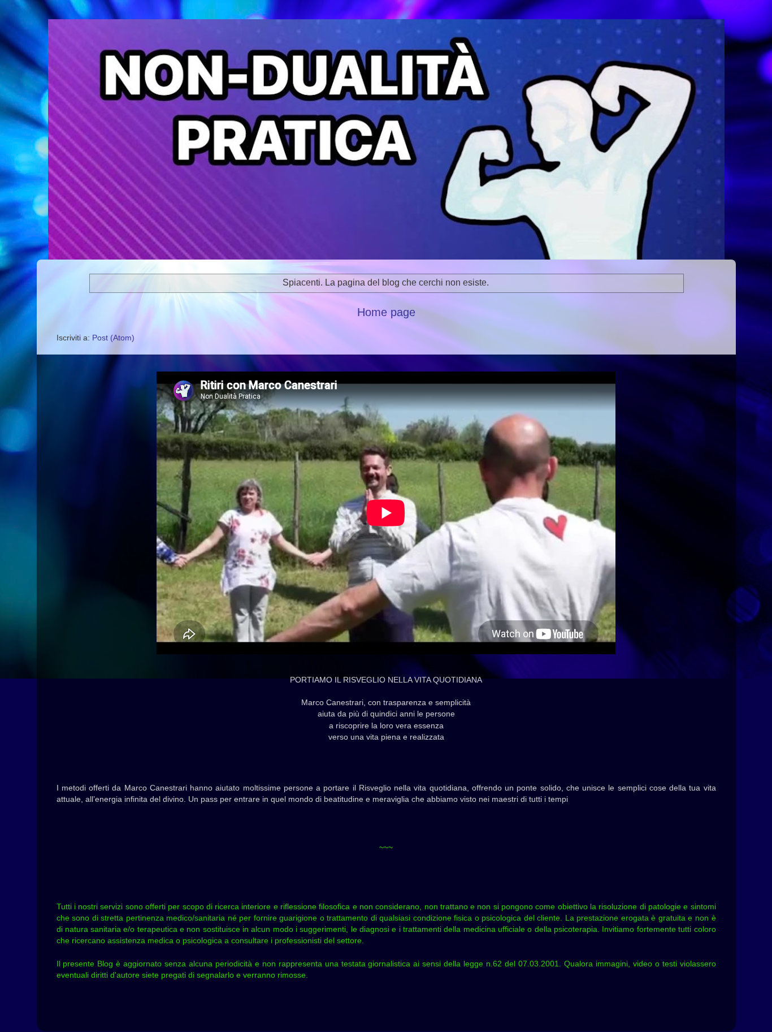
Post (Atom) (113, 337)
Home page (386, 312)
